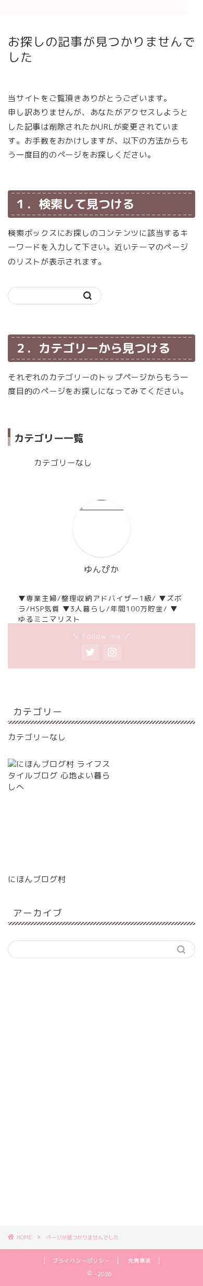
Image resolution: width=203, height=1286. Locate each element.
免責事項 (139, 1260)
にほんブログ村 (37, 879)
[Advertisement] (101, 1098)
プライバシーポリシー (81, 1260)
